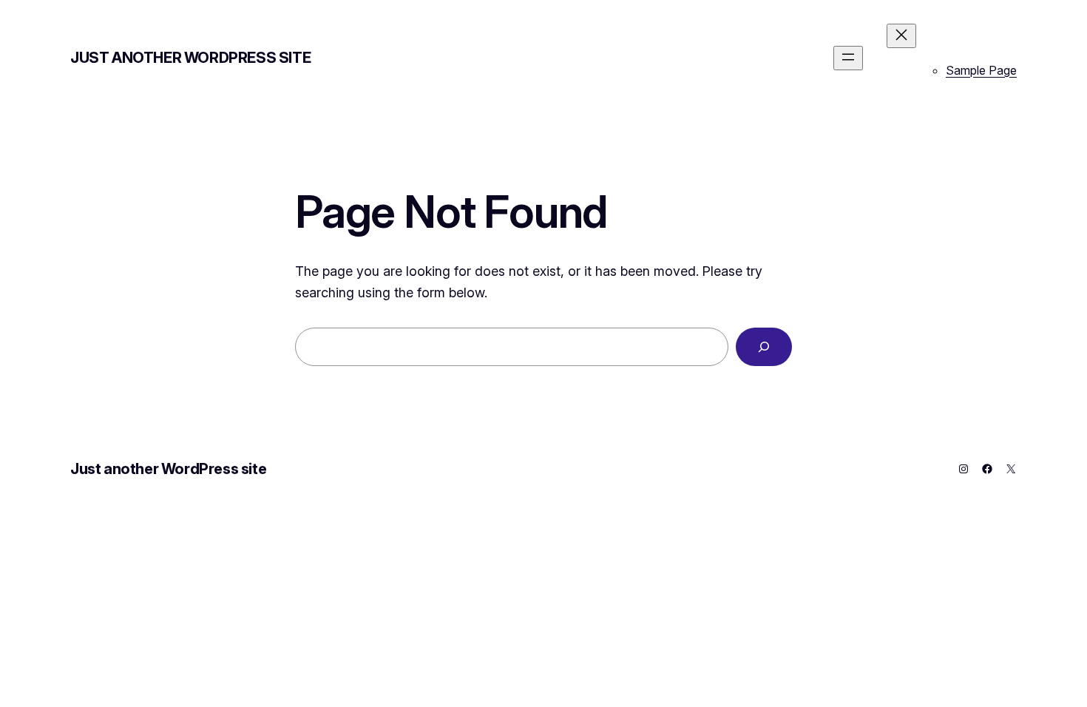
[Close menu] (901, 36)
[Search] (764, 347)
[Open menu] (848, 58)
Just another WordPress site (190, 58)
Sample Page (981, 70)
